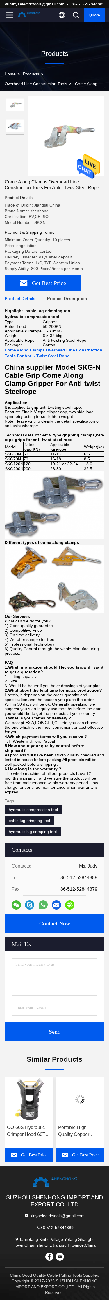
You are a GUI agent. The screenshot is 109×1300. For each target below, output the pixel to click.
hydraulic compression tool (33, 809)
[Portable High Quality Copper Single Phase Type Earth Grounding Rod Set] (39, 1099)
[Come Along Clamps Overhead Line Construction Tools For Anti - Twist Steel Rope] (66, 136)
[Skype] (29, 905)
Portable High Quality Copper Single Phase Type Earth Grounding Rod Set (39, 1131)
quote (94, 15)
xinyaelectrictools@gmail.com (37, 4)
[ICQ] (70, 905)
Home (10, 74)
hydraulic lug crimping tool (33, 831)
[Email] (56, 905)
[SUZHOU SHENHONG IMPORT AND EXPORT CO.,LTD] (28, 15)
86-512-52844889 (87, 4)
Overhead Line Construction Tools (36, 83)
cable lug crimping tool (29, 820)
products (31, 74)
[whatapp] (43, 905)
